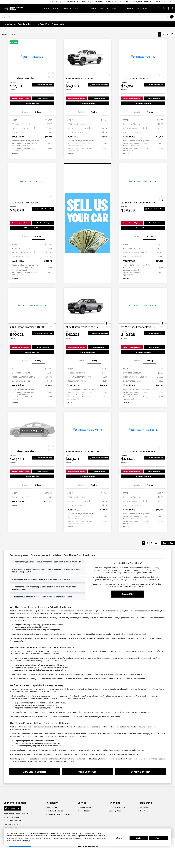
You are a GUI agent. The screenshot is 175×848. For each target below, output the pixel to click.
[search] (172, 8)
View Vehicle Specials (34, 771)
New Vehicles (51, 807)
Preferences (119, 838)
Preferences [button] (26, 841)
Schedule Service (84, 807)
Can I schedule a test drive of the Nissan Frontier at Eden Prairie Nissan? (43, 597)
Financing (114, 802)
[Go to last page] (172, 34)
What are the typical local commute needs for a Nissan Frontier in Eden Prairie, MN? (47, 562)
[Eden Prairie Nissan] (14, 8)
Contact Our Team (140, 771)
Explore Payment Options (20, 98)
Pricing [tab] (38, 112)
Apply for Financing (117, 807)
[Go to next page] (167, 34)
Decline (138, 838)
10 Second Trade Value (31, 103)
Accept (158, 838)
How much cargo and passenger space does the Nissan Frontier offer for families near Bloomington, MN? (46, 570)
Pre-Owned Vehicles (54, 811)
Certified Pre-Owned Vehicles (58, 814)
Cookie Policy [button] (77, 838)
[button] (51, 75)
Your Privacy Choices (86, 846)
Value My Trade (115, 811)
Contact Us (127, 594)
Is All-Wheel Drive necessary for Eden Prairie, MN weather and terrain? (42, 579)
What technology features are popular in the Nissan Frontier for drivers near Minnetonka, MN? (44, 588)
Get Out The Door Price (44, 84)
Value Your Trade (87, 771)
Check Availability (43, 98)
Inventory (52, 802)
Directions (144, 811)
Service (82, 802)
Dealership (146, 802)
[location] (106, 2)
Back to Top (167, 543)
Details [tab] (25, 112)
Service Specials (84, 811)
